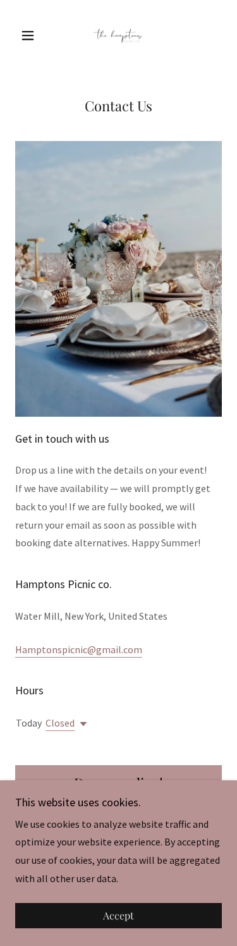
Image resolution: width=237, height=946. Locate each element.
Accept (118, 916)
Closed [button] (60, 722)
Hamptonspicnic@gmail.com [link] (78, 649)
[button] (30, 35)
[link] (118, 35)
